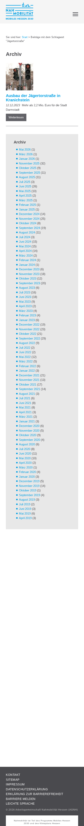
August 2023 (27, 287)
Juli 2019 (24, 504)
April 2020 (25, 462)
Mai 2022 (25, 357)
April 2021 (25, 412)
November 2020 (29, 430)
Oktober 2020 (27, 435)
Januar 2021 (27, 421)
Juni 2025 (25, 186)
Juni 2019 (25, 508)
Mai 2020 (25, 458)
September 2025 (29, 172)
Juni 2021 (25, 403)
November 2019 (29, 485)
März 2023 (26, 310)
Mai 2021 (25, 407)
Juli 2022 (24, 347)
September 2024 (29, 228)
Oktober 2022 (27, 333)
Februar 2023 (27, 315)
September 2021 (29, 389)
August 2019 (27, 499)
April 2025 (25, 195)
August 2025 (27, 177)
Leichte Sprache (20, 803)
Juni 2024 (25, 241)
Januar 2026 (27, 158)
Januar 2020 (27, 476)
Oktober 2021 (27, 384)
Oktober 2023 (27, 278)
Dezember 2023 (29, 269)
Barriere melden (21, 799)
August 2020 (27, 444)
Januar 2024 (27, 264)
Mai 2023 (25, 301)
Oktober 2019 (27, 490)
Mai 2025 (25, 191)
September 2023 (29, 283)
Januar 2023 (27, 320)
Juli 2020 (24, 449)
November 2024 (29, 218)
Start (25, 37)
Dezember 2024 (29, 214)
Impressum (15, 784)
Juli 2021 (24, 398)
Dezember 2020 (29, 426)
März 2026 (26, 154)
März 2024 (26, 255)
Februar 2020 (27, 472)
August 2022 (27, 343)
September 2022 (29, 338)
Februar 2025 (27, 204)
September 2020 (29, 439)
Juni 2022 (25, 352)
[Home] (19, 12)
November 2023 (29, 274)
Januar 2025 (27, 209)
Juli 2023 (24, 292)
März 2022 (26, 361)
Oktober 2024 (27, 223)
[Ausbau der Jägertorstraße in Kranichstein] (40, 77)
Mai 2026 (25, 149)
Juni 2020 (25, 453)
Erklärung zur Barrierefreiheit (34, 794)
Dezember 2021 (29, 375)
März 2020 (26, 467)
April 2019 (25, 518)
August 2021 (27, 393)
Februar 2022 (27, 366)
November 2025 (29, 163)
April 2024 (25, 250)
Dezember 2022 (29, 324)
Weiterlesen (16, 117)
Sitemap (13, 779)
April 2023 (25, 306)
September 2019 (29, 495)
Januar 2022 (27, 370)
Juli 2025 (24, 181)
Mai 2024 (25, 246)
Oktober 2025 (27, 168)
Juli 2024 (24, 237)
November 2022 (29, 329)
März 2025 (26, 200)
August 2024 (27, 232)
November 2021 (29, 379)
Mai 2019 (25, 513)
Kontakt (13, 774)
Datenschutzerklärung (27, 789)
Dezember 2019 (29, 481)
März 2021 (26, 416)
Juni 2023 (25, 297)
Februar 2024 (27, 260)
